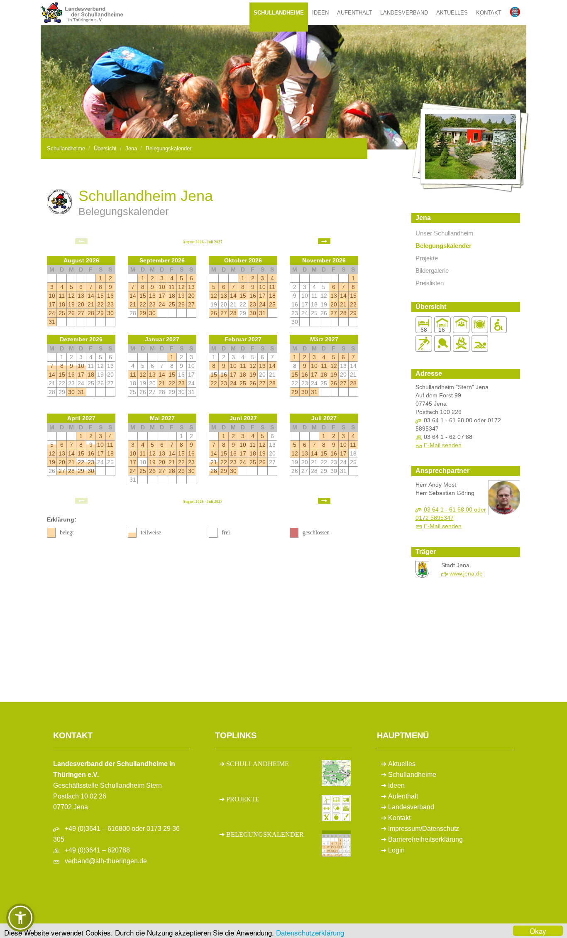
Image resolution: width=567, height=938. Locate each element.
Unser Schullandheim (444, 233)
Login (396, 850)
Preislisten (429, 283)
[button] (20, 918)
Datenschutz (440, 828)
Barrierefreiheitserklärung (425, 839)
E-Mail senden (443, 445)
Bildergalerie (432, 270)
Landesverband (404, 13)
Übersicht (105, 148)
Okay (538, 931)
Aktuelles (452, 13)
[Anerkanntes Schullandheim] (59, 201)
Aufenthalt (354, 13)
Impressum (404, 828)
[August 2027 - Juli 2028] (324, 241)
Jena (131, 148)
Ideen (320, 13)
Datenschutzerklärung (310, 932)
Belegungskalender (168, 148)
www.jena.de (466, 573)
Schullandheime (279, 13)
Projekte (426, 258)
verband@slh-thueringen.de (106, 861)
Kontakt (488, 13)
